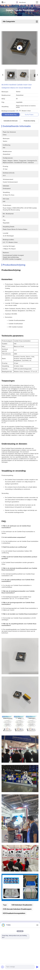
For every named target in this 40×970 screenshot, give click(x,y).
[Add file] (2, 967)
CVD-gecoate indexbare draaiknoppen (17, 909)
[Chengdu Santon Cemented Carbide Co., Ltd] (20, 2)
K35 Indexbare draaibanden (22, 905)
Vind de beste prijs (11, 114)
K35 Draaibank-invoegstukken (14, 913)
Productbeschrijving (29, 121)
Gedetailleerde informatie (11, 121)
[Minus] (37, 925)
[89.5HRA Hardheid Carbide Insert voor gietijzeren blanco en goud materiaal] (20, 48)
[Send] (37, 967)
